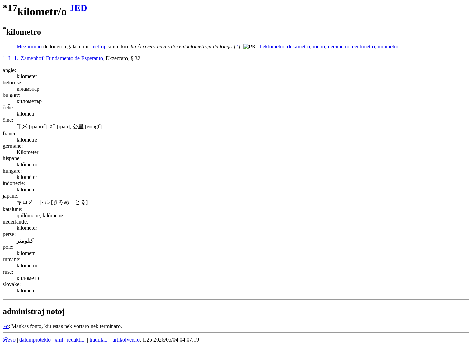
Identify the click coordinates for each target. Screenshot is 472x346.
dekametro (298, 46)
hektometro (272, 46)
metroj (98, 46)
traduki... (99, 340)
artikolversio (126, 340)
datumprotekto (35, 340)
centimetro (363, 46)
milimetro (388, 46)
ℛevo (9, 340)
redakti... (76, 340)
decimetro (338, 46)
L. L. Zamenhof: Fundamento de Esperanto (55, 58)
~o (6, 326)
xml (59, 340)
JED (78, 8)
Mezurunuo (29, 46)
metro (319, 46)
